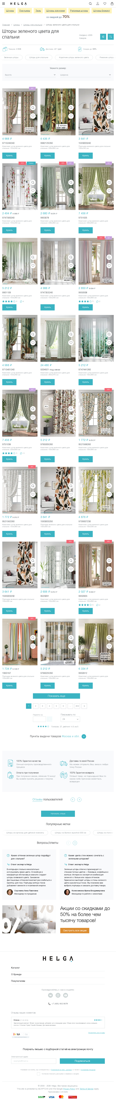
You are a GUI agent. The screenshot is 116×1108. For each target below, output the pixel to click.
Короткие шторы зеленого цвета (74, 57)
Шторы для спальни (38, 57)
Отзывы (37, 799)
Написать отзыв (58, 813)
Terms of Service (86, 1089)
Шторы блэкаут (101, 10)
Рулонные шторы (79, 10)
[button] (70, 719)
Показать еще (56, 695)
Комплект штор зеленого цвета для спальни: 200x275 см (55, 374)
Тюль (38, 10)
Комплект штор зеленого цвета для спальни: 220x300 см (93, 222)
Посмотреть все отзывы (96, 1033)
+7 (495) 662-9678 (60, 1004)
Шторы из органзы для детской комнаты (25, 833)
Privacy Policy (69, 1089)
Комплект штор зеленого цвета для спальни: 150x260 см (17, 297)
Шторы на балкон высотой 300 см (70, 833)
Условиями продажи (88, 1070)
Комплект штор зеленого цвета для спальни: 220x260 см (55, 147)
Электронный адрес (19, 1057)
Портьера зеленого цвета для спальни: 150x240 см (95, 147)
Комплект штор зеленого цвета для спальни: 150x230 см (93, 526)
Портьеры (24, 10)
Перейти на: (38, 715)
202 (77, 706)
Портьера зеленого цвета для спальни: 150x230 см (18, 600)
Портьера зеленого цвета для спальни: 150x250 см (56, 526)
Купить (9, 155)
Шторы (10, 10)
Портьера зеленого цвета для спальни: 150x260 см (18, 677)
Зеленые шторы (11, 57)
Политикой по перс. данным (61, 1070)
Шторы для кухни (55, 10)
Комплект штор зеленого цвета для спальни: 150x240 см (17, 147)
